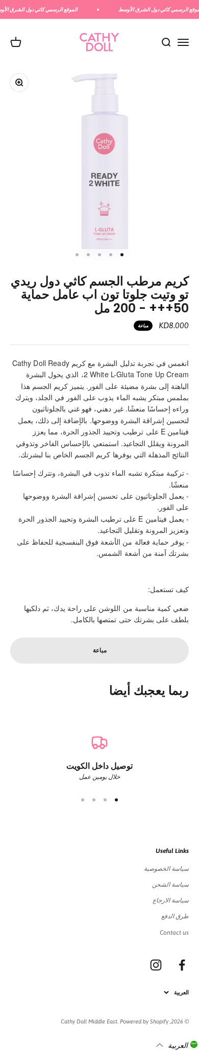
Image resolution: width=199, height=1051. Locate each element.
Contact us (174, 932)
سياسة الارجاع (171, 900)
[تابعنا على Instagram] (156, 965)
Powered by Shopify (144, 1021)
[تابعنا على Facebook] (182, 965)
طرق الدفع (175, 916)
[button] (177, 1045)
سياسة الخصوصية (166, 868)
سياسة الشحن (170, 884)
